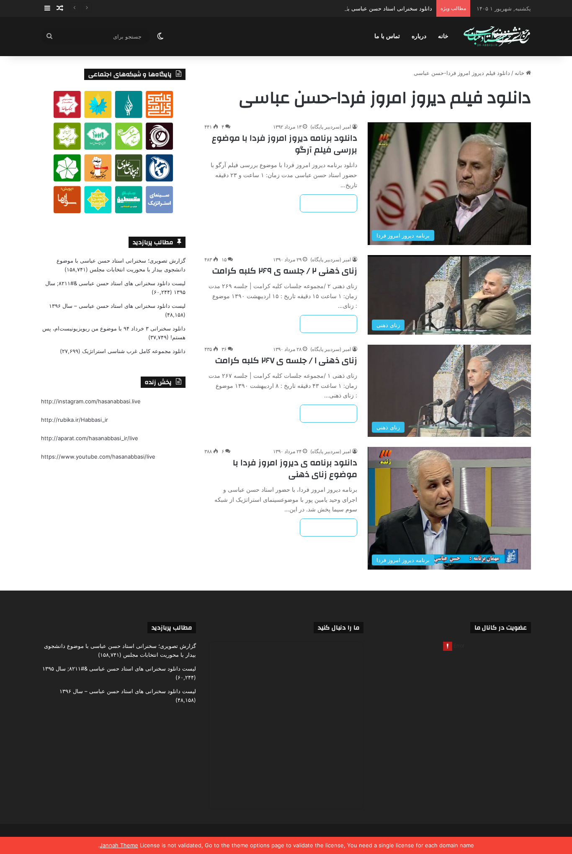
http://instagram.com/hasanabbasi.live (91, 401)
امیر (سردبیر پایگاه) (330, 127)
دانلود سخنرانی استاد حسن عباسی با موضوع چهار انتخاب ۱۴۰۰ (359, 8)
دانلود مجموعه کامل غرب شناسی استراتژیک (134, 351)
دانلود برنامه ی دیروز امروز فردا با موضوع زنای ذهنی (295, 468)
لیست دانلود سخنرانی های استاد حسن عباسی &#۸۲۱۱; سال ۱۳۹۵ (119, 668)
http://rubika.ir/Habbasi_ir (74, 419)
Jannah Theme (119, 845)
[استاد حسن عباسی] (497, 37)
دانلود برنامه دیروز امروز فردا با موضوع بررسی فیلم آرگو (284, 143)
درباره (419, 36)
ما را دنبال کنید (338, 627)
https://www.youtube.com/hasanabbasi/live (98, 456)
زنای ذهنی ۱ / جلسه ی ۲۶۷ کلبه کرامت (286, 360)
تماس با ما (387, 36)
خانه (443, 36)
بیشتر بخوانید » (328, 203)
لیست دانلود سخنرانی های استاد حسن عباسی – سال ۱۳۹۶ (117, 305)
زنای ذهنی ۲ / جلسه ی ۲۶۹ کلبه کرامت (284, 271)
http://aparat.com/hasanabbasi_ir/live (89, 438)
